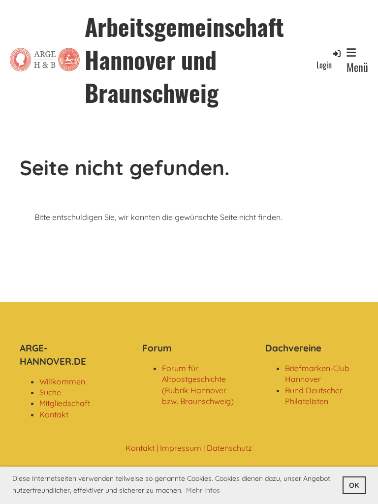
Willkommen (62, 381)
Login (324, 64)
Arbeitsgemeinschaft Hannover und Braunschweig (184, 59)
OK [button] (354, 485)
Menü (357, 67)
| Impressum (178, 448)
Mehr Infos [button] (203, 490)
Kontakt (53, 414)
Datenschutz (229, 448)
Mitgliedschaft (64, 403)
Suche (50, 392)
